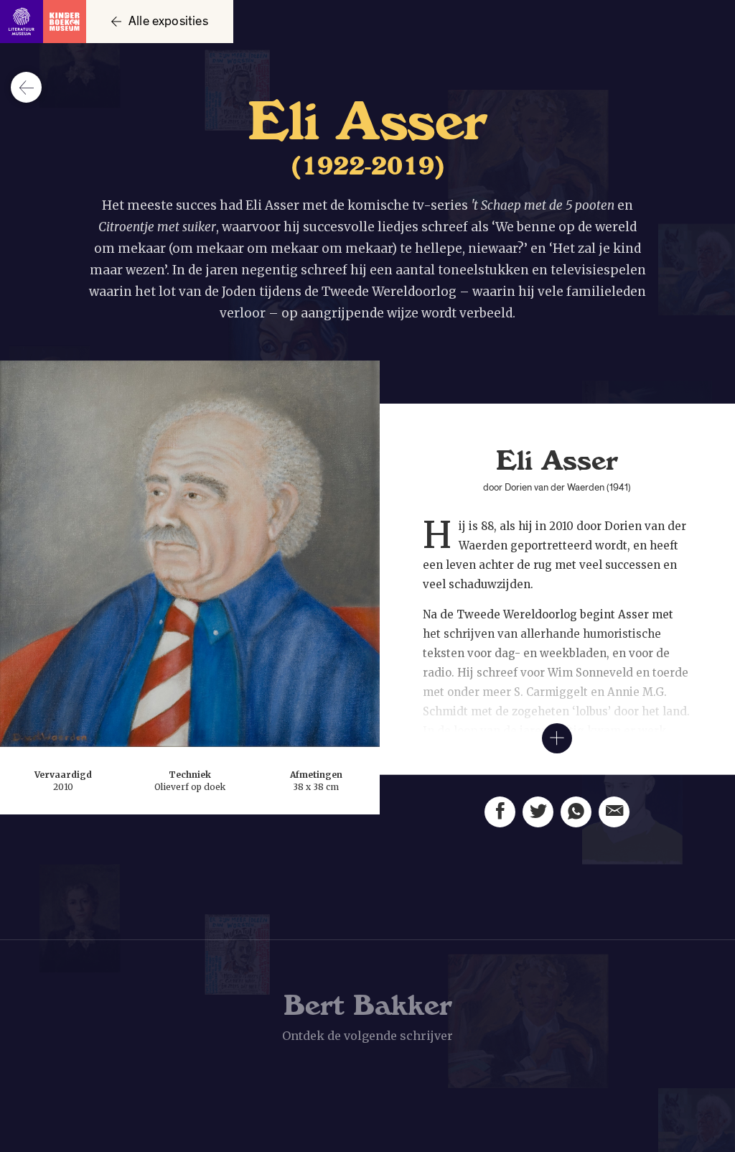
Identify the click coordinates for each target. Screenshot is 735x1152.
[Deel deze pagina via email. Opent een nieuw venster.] (614, 811)
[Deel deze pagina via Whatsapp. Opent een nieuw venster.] (576, 811)
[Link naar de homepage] (43, 21)
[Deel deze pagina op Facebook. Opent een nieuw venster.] (499, 811)
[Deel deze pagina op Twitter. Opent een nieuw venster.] (538, 811)
